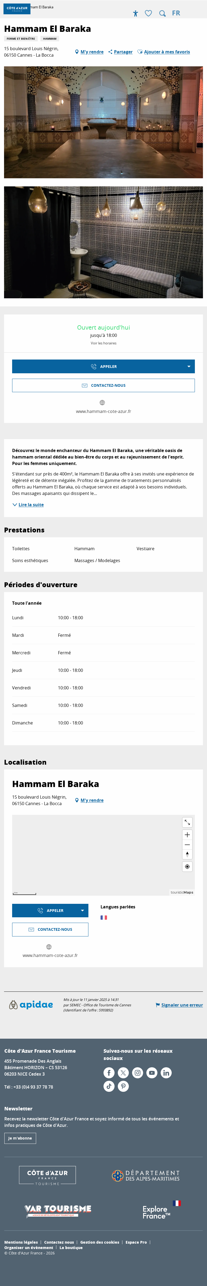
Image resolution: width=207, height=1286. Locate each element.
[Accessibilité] (135, 13)
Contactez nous (59, 1242)
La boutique (71, 1247)
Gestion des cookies (99, 1242)
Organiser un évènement (28, 1247)
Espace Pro (136, 1242)
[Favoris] (149, 13)
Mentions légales (21, 1242)
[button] (162, 13)
